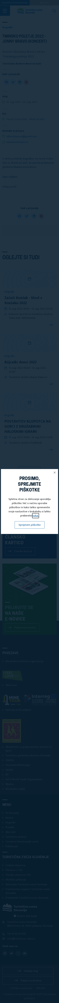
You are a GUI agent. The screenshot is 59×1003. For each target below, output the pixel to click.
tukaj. (35, 515)
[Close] (54, 472)
